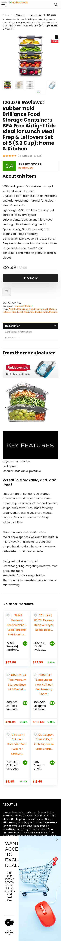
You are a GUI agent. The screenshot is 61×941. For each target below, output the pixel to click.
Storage (53, 312)
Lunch (20, 312)
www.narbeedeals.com (16, 812)
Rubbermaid (41, 312)
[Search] (56, 4)
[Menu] (4, 4)
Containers (23, 309)
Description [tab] (13, 326)
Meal (26, 312)
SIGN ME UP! (9, 922)
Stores (19, 15)
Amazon (36, 15)
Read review (25, 167)
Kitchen (28, 306)
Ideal (45, 309)
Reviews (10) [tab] (12, 337)
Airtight (12, 309)
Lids (14, 312)
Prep (32, 312)
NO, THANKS (9, 932)
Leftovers (7, 312)
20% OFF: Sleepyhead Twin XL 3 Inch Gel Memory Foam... (40, 710)
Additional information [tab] (18, 332)
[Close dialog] (57, 840)
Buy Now (30, 278)
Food (32, 309)
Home (6, 15)
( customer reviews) (30, 155)
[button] (56, 37)
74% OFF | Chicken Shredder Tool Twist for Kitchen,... (13, 770)
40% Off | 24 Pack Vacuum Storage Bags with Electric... (12, 710)
